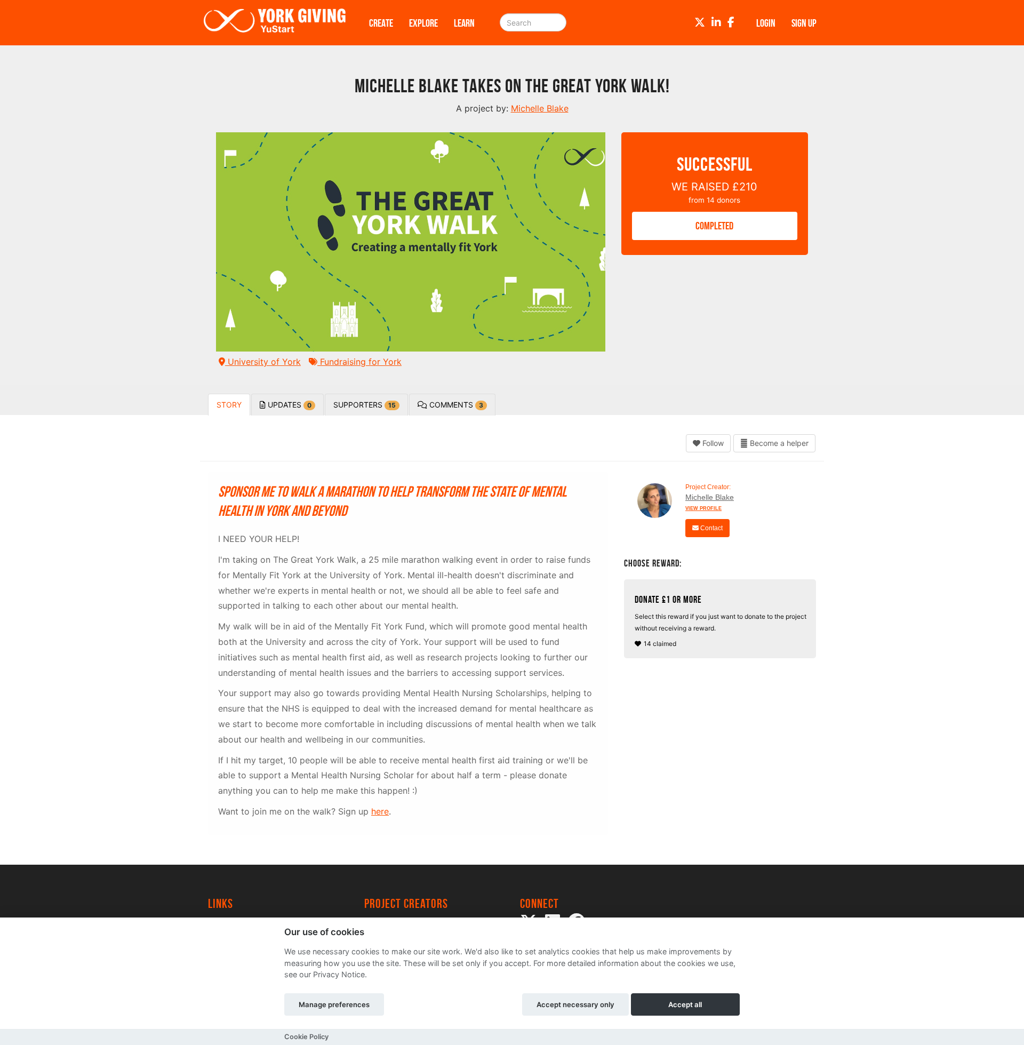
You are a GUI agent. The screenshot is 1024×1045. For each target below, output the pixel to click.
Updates (288, 404)
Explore (423, 23)
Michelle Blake (709, 497)
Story (229, 404)
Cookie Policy (306, 1037)
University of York (263, 361)
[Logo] (274, 22)
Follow (712, 443)
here (380, 811)
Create (381, 23)
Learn (464, 23)
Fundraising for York (359, 361)
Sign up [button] (804, 23)
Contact (711, 528)
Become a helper (778, 443)
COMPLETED (714, 226)
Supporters (364, 404)
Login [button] (765, 23)
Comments (455, 404)
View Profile (703, 508)
